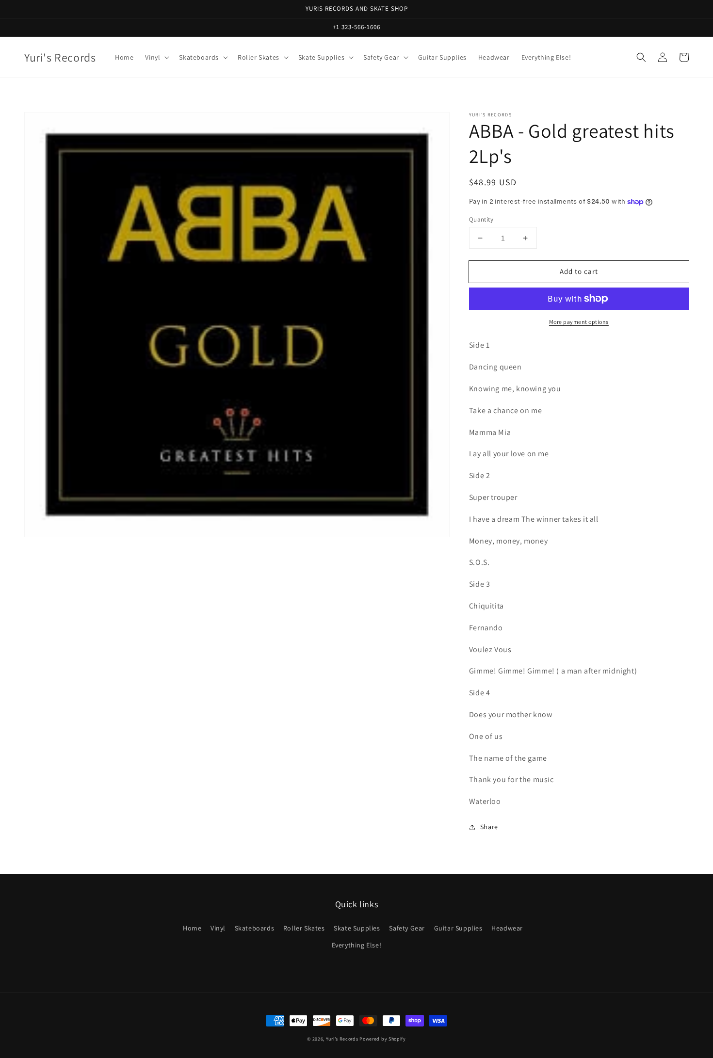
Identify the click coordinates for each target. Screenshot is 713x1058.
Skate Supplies (357, 928)
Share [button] (489, 826)
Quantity (481, 219)
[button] (641, 57)
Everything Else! (357, 945)
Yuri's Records (342, 1039)
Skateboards (255, 928)
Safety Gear (407, 928)
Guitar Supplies (458, 928)
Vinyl (218, 928)
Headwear (507, 928)
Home (192, 928)
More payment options (579, 321)
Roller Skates (304, 928)
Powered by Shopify (382, 1039)
